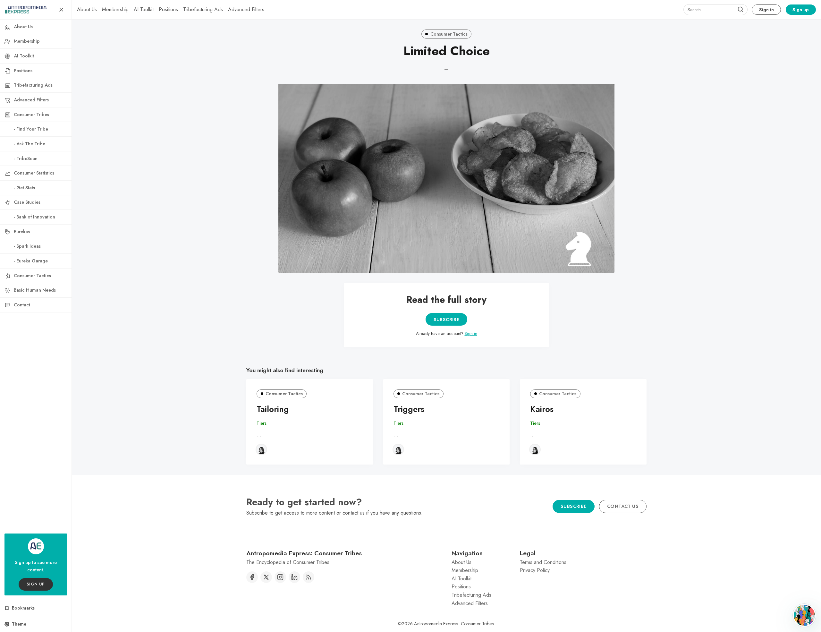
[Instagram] (280, 577)
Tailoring (273, 409)
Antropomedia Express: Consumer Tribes (454, 623)
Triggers (409, 409)
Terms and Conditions (543, 562)
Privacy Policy (535, 570)
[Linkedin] (294, 577)
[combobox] (715, 9)
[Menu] (61, 9)
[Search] (740, 9)
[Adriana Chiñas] (261, 449)
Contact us (623, 506)
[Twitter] (266, 577)
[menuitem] (87, 9)
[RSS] (308, 577)
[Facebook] (252, 577)
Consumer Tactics (449, 34)
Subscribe (447, 319)
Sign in (766, 9)
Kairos (542, 409)
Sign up (800, 9)
